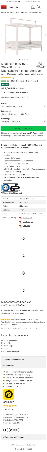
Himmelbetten (35, 12)
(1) (7, 78)
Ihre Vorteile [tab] (8, 365)
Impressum (20, 445)
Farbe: (4, 103)
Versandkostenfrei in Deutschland (15, 97)
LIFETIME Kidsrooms (10, 12)
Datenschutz (31, 445)
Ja (33, 328)
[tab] (19, 59)
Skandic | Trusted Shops (13, 423)
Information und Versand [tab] (14, 437)
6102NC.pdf (27, 218)
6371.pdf (26, 226)
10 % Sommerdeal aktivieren (16, 92)
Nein (37, 328)
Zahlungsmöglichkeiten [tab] (13, 359)
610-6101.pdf (28, 222)
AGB (12, 445)
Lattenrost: (6, 111)
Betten (24, 12)
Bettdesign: (6, 119)
